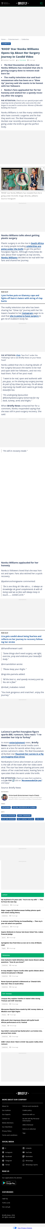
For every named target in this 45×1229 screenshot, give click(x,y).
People (4, 1025)
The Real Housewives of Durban (24, 807)
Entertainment (13, 39)
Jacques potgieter (8, 815)
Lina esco (39, 819)
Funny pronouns (24, 815)
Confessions (5, 905)
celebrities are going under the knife (21, 247)
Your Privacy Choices (25, 1228)
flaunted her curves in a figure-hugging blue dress (22, 755)
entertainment (17, 742)
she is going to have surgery (24, 315)
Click (18, 355)
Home (3, 39)
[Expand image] (43, 168)
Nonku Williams (9, 257)
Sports (3, 937)
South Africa (37, 243)
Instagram (27, 313)
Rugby (3, 948)
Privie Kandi (22, 60)
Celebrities (25, 39)
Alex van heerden (8, 819)
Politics (4, 1015)
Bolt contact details (25, 819)
